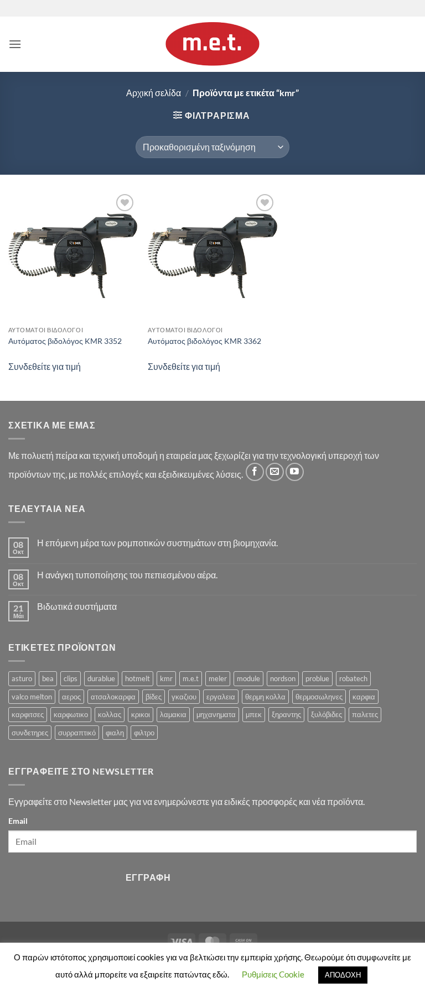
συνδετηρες (30, 732)
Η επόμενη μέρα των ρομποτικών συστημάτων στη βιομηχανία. (157, 542)
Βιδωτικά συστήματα (77, 606)
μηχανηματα (216, 714)
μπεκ (254, 714)
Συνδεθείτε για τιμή (44, 366)
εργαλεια (220, 696)
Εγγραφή (148, 877)
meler (218, 678)
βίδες (154, 696)
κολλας (109, 714)
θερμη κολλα (265, 696)
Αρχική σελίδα (153, 92)
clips (70, 678)
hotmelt (137, 678)
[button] (15, 44)
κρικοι (140, 714)
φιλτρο (144, 732)
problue (317, 678)
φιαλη (115, 732)
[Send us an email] (275, 472)
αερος (71, 696)
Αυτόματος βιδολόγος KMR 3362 (204, 341)
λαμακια (173, 714)
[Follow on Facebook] (255, 472)
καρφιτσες (28, 714)
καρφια (364, 696)
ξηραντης (286, 714)
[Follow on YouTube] (295, 472)
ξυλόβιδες (326, 714)
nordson (283, 678)
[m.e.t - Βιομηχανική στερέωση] (212, 44)
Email (18, 820)
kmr (166, 678)
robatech (353, 678)
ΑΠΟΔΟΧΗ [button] (343, 974)
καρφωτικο (71, 714)
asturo (22, 678)
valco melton (32, 696)
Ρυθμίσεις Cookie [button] (273, 974)
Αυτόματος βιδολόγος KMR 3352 (65, 341)
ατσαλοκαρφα (113, 696)
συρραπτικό (77, 732)
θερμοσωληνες (319, 696)
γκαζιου (184, 696)
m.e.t (191, 678)
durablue (101, 678)
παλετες (365, 714)
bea (48, 678)
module (248, 678)
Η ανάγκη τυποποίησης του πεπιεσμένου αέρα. (127, 574)
